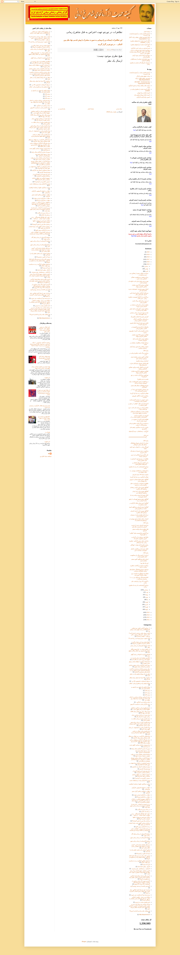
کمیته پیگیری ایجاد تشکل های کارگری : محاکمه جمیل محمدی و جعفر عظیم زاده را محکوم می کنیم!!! (39, 281)
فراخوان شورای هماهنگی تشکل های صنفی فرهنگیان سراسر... (139, 570)
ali (48, 453)
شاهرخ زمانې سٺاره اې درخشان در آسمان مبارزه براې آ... (139, 305)
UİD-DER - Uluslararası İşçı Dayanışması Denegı (142, 82)
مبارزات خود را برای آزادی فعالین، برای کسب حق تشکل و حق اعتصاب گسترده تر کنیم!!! (40, 295)
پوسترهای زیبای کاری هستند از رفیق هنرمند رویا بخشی (44, 358)
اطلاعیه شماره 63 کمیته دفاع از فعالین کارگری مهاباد (140, 285)
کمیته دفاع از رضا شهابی (143, 93)
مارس (146, 604)
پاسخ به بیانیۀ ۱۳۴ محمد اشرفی (140, 474)
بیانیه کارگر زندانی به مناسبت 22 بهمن (40, 107)
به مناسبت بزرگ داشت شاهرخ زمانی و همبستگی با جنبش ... (138, 424)
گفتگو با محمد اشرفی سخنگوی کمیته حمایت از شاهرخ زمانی (138, 507)
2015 (148, 264)
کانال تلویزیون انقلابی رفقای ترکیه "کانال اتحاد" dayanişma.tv (139, 38)
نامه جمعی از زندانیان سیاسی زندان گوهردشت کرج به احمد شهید (41, 367)
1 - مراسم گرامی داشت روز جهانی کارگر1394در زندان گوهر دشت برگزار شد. (40, 33)
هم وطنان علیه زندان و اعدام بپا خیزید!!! (40, 314)
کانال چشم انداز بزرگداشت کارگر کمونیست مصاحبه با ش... (139, 549)
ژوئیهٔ (146, 594)
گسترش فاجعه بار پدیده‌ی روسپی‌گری (40, 289)
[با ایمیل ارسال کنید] (102, 50)
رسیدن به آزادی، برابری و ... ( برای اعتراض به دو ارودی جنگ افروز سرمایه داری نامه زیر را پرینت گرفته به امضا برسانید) (40, 345)
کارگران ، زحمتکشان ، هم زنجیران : (40, 272)
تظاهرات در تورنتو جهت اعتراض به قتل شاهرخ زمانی (139, 459)
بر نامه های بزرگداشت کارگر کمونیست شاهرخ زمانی (141, 319)
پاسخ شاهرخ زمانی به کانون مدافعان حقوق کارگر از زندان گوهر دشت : (40, 112)
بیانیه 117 (47, 96)
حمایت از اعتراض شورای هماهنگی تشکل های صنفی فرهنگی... (139, 443)
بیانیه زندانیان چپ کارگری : (43, 105)
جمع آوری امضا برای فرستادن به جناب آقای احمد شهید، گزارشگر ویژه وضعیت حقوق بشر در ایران (139, 52)
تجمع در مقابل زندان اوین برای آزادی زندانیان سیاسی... (139, 347)
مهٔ (147, 599)
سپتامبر (146, 590)
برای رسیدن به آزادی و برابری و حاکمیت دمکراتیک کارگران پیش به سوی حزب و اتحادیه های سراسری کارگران (39, 74)
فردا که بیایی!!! (46, 268)
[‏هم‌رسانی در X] (98, 50)
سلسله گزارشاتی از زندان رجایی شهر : (40, 241)
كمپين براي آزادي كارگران (143, 97)
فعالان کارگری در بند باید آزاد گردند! (139, 393)
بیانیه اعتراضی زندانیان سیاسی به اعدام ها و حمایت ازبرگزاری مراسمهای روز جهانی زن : (40, 102)
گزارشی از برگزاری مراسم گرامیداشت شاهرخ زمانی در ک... (139, 416)
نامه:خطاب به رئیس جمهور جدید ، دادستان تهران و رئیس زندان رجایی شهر (44, 329)
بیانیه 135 (145, 440)
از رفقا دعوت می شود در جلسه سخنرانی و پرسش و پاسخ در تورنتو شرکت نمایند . (43, 392)
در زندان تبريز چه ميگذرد (43, 213)
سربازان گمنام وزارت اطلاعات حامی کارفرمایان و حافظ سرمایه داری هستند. (39, 233)
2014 (148, 612)
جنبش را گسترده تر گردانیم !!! (42, 181)
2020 (148, 252)
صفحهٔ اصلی (91, 109)
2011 (148, 619)
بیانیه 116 (47, 94)
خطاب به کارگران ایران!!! (43, 200)
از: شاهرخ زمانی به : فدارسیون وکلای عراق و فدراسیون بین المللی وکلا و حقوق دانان (39, 54)
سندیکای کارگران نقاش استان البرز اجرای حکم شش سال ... (139, 293)
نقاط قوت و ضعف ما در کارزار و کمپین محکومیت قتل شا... (140, 537)
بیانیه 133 (145, 553)
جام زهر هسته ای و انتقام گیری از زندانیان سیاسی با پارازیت (41, 175)
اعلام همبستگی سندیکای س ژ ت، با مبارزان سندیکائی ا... (139, 578)
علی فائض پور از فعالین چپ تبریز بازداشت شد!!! (139, 455)
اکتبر (146, 271)
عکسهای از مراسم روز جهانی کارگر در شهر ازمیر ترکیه (44, 418)
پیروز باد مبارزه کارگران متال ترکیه (41, 152)
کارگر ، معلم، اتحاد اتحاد (44, 270)
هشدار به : (47, 432)
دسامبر (146, 266)
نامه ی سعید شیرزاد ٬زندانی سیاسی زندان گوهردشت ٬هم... (139, 313)
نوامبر (146, 269)
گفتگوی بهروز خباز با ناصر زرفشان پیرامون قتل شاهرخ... (139, 488)
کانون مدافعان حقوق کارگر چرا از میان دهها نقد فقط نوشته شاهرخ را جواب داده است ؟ (39, 276)
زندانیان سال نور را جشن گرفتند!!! (41, 224)
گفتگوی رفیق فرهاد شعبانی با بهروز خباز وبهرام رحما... (139, 480)
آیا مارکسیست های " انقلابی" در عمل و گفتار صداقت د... (138, 404)
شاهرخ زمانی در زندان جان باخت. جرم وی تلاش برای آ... (138, 408)
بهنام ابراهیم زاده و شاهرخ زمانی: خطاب (39, 87)
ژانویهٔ (146, 609)
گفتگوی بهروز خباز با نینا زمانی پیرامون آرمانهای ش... (140, 492)
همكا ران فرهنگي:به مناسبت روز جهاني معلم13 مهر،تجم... (139, 574)
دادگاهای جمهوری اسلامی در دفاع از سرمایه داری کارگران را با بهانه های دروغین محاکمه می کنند (41, 204)
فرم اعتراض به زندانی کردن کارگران (140, 48)
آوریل (146, 602)
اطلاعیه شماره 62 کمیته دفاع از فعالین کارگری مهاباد (140, 335)
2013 (148, 615)
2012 (148, 617)
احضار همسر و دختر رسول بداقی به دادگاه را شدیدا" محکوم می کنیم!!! (41, 46)
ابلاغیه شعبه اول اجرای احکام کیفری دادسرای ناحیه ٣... (139, 323)
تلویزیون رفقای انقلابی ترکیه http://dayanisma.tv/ (142, 79)
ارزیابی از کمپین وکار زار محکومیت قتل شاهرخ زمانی (139, 556)
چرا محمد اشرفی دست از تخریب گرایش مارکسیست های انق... (139, 526)
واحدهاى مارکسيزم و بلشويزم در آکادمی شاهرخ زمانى (139, 327)
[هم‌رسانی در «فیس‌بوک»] (96, 50)
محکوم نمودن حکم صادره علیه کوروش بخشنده (140, 339)
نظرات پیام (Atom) (111, 112)
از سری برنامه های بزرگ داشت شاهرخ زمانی (140, 301)
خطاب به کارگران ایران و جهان (42, 198)
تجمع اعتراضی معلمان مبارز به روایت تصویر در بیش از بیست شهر (40, 158)
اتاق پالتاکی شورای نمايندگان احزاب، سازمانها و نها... (138, 364)
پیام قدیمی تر (61, 109)
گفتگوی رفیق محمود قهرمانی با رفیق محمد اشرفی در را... (138, 499)
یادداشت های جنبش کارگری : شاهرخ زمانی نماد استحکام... (138, 541)
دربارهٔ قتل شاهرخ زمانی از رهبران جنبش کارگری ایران (139, 515)
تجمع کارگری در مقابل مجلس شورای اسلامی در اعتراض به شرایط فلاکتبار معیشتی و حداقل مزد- (40, 163)
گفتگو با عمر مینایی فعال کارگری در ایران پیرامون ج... (139, 503)
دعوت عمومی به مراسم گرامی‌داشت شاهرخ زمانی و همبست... (138, 400)
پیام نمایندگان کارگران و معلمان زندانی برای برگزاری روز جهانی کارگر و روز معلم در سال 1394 (40, 145)
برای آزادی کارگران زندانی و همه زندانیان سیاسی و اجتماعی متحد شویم (39, 69)
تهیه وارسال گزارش (44, 172)
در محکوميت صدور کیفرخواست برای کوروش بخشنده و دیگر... (138, 382)
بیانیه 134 (145, 523)
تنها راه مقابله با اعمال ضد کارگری (41, 170)
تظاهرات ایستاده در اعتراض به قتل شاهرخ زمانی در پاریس (139, 484)
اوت (147, 592)
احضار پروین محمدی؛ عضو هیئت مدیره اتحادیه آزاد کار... (138, 289)
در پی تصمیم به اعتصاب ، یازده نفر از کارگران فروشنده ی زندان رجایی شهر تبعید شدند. (40, 209)
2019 (148, 254)
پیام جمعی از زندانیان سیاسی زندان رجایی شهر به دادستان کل (41, 119)
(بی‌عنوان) (47, 377)
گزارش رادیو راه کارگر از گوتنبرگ (139, 316)
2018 (148, 257)
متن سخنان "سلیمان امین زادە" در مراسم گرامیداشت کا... (139, 390)
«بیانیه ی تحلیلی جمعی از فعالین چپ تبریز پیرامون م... (138, 274)
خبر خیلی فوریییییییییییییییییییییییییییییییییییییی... (138, 437)
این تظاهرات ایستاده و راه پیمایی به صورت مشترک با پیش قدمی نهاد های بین (92, 40)
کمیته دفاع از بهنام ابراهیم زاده (142, 95)
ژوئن (146, 597)
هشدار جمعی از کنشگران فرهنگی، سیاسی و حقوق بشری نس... (139, 412)
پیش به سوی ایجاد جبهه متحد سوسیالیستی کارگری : (42, 155)
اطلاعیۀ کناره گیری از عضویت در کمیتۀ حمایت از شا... (139, 420)
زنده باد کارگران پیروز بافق (43, 230)
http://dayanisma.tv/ (44, 318)
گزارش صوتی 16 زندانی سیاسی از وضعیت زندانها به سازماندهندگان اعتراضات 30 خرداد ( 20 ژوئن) (41, 286)
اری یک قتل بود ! (144, 563)
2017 (148, 259)
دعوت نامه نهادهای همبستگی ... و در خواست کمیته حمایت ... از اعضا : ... (40, 217)
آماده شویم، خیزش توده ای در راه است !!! (39, 42)
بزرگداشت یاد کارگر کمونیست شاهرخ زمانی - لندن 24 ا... (138, 297)
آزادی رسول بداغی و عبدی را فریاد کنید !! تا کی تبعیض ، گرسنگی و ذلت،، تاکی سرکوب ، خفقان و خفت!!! (39, 38)
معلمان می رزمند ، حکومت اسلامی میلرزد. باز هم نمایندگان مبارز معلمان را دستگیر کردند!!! (39, 302)
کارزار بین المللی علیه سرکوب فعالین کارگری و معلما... (138, 368)
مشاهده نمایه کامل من (45, 456)
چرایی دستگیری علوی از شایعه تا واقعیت (39, 187)
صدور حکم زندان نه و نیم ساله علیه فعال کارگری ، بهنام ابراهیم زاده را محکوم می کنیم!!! (39, 260)
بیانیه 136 (145, 350)
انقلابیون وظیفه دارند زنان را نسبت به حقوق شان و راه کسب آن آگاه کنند (40, 62)
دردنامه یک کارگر (45, 215)
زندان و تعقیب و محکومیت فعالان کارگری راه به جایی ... (139, 278)
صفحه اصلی (147, 31)
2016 (148, 262)
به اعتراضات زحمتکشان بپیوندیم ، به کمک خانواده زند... (139, 471)
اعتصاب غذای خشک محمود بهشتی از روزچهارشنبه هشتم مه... (138, 519)
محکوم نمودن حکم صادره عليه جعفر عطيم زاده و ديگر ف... (139, 309)
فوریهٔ (146, 607)
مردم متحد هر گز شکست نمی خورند (40, 298)
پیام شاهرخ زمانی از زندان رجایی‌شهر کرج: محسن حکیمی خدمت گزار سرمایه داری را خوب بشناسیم (39, 127)
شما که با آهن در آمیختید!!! (43, 257)
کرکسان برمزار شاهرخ (142, 361)
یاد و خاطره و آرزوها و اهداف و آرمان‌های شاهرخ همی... (140, 463)
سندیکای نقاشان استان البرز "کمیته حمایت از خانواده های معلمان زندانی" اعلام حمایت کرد (40, 250)
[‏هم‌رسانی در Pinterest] (94, 50)
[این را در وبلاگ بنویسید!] (100, 50)
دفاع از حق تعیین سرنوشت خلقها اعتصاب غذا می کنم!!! (41, 221)
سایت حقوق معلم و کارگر (143, 76)
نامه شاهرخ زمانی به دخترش (42, 305)
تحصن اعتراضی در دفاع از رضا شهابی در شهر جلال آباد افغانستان (39, 167)
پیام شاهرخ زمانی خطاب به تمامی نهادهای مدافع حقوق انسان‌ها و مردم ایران (40, 136)
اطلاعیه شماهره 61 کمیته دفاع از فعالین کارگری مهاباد (139, 372)
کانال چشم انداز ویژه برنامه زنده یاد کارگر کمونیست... (139, 495)
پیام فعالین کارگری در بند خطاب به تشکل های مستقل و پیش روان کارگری (39, 140)
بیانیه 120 (47, 98)
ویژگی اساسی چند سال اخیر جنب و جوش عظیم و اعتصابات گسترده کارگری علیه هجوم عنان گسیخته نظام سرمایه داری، (39, 310)
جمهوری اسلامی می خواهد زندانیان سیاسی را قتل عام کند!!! (41, 178)
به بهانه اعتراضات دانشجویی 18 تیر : (40, 84)
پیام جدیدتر (119, 109)
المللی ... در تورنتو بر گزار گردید (110, 44)
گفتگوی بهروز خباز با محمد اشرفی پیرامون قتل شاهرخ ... (139, 511)
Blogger (84, 941)
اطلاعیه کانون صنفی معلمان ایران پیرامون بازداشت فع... (139, 357)
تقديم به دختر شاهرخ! (142, 379)
